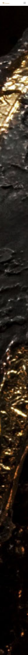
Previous (4, 327)
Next (24, 327)
